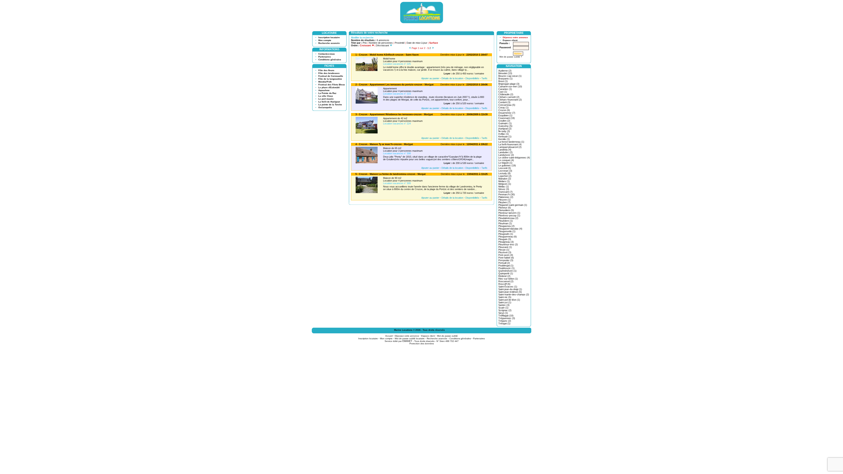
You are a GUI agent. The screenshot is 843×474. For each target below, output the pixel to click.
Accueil (389, 336)
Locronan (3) (505, 170)
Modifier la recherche (362, 37)
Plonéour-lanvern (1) (509, 213)
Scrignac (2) (505, 310)
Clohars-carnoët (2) (508, 97)
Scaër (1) (503, 307)
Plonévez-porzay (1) (509, 215)
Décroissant (383, 45)
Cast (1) (502, 91)
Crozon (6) (504, 110)
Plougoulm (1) (505, 234)
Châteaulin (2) (505, 94)
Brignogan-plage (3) (508, 84)
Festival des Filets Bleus (331, 84)
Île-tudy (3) (504, 131)
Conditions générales (329, 59)
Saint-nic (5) (504, 297)
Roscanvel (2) (505, 281)
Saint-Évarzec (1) (507, 286)
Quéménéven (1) (507, 270)
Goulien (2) (504, 120)
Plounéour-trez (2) (508, 244)
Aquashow (324, 90)
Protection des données (421, 343)
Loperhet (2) (505, 176)
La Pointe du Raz (327, 93)
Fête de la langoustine (330, 79)
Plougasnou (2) (506, 226)
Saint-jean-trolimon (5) (510, 292)
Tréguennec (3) (506, 318)
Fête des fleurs (326, 70)
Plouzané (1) (505, 247)
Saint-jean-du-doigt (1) (510, 289)
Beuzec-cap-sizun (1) (510, 76)
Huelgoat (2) (505, 128)
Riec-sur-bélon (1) (508, 278)
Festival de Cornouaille (330, 76)
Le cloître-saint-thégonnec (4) (514, 157)
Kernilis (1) (504, 139)
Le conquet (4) (506, 160)
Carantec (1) (505, 89)
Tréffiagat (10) (505, 315)
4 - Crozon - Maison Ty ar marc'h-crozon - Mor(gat (384, 144)
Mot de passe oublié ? (510, 57)
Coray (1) (503, 107)
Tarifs (484, 78)
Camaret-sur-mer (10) (510, 86)
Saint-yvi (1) (504, 302)
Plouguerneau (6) (507, 236)
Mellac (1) (503, 186)
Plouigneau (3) (506, 242)
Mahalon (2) (504, 178)
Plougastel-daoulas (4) (510, 228)
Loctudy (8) (504, 173)
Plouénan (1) (505, 223)
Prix (365, 42)
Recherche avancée (329, 43)
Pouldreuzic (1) (506, 268)
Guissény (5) (505, 126)
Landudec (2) (505, 152)
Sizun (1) (503, 313)
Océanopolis (325, 107)
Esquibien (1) (505, 115)
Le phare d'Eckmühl (329, 87)
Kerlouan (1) (505, 136)
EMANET (407, 341)
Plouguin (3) (504, 239)
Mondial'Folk (325, 82)
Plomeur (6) (504, 207)
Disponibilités (472, 78)
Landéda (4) (504, 149)
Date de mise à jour (417, 42)
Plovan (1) (503, 249)
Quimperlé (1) (505, 273)
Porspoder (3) (505, 260)
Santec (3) (504, 305)
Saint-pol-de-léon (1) (509, 299)
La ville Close (325, 96)
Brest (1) (503, 81)
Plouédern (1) (505, 220)
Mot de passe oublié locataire (410, 338)
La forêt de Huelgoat (329, 102)
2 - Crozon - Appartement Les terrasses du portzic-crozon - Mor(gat (394, 84)
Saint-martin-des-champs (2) (513, 294)
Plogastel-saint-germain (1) (512, 205)
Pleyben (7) (504, 202)
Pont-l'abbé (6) (506, 257)
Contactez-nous (326, 54)
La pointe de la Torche (330, 104)
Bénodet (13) (505, 73)
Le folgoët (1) (505, 163)
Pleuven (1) (504, 199)
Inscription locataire (329, 37)
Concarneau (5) (506, 105)
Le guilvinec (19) (507, 165)
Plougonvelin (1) (506, 231)
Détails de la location (452, 78)
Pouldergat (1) (505, 265)
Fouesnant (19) (506, 118)
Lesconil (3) (504, 168)
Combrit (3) (504, 102)
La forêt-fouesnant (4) (510, 144)
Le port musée (326, 99)
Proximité (400, 42)
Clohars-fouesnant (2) (510, 99)
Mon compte (324, 40)
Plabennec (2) (505, 197)
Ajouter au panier (430, 78)
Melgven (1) (504, 184)
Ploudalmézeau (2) (508, 218)
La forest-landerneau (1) (511, 141)
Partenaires (324, 57)
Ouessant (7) (505, 191)
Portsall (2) (504, 263)
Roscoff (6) (504, 284)
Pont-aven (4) (505, 255)
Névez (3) (503, 189)
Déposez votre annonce (515, 37)
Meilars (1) (504, 181)
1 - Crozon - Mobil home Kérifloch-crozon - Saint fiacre (387, 54)
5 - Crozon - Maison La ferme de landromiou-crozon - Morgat (390, 174)
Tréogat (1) (504, 323)
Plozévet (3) (504, 252)
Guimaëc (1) (505, 123)
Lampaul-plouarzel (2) (510, 147)
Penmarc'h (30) (506, 194)
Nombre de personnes (381, 42)
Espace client (510, 40)
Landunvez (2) (506, 155)
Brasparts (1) (505, 78)
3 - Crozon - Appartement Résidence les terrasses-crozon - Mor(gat (394, 114)
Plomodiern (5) (506, 210)
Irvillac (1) (503, 134)
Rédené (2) (504, 276)
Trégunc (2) (504, 321)
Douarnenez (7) (506, 112)
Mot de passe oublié (447, 336)
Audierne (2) (505, 70)
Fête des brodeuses (329, 73)
